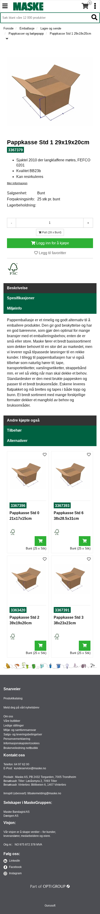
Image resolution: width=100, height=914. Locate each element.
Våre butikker (11, 721)
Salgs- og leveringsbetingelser (22, 734)
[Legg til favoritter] (44, 455)
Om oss (8, 716)
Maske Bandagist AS (16, 811)
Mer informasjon (17, 183)
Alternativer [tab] (17, 441)
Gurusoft (50, 905)
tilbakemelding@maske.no (44, 793)
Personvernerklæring (16, 739)
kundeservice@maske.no (30, 768)
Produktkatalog (13, 698)
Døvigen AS (10, 815)
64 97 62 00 (21, 764)
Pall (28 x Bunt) (51, 232)
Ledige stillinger (13, 725)
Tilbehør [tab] (14, 430)
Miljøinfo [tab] (14, 308)
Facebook (15, 867)
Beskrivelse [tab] (17, 288)
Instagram (15, 873)
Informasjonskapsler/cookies (21, 743)
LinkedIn (14, 860)
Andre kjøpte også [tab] (23, 420)
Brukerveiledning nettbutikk (20, 748)
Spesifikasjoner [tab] (20, 298)
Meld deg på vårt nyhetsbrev (21, 707)
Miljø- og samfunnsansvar (19, 730)
